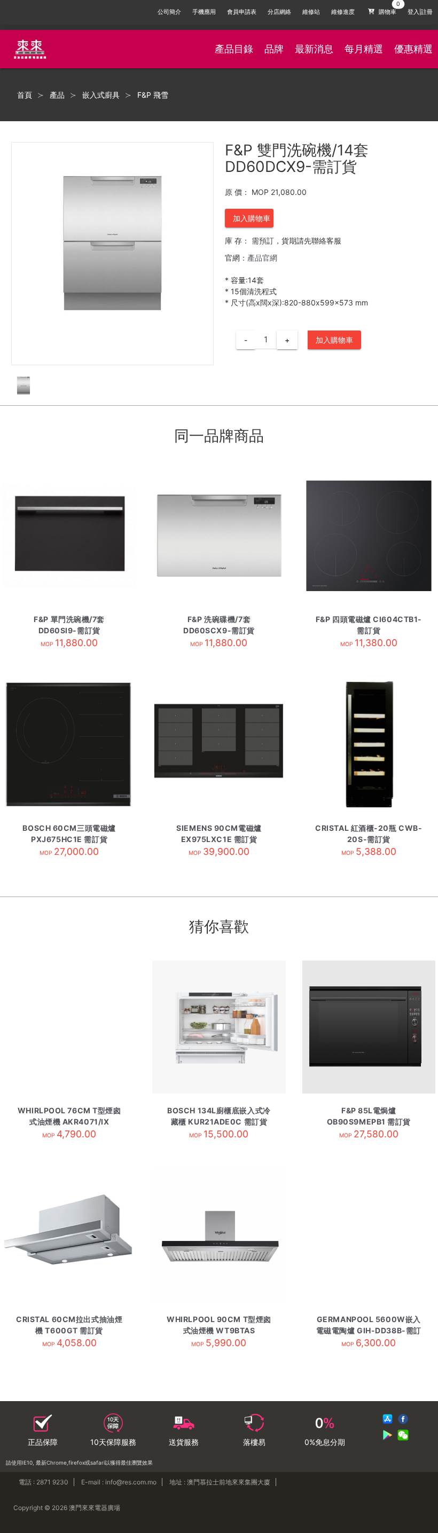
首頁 (24, 95)
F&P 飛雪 (152, 95)
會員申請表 (241, 12)
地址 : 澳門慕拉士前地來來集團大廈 (219, 1482)
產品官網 (262, 257)
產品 (57, 95)
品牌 (274, 48)
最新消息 (314, 48)
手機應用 (204, 12)
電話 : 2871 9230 (43, 1482)
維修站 (311, 12)
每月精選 (364, 48)
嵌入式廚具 (101, 95)
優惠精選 (413, 48)
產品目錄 (234, 48)
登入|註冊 (420, 12)
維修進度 (343, 12)
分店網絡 (279, 12)
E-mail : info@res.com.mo (119, 1482)
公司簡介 (169, 12)
